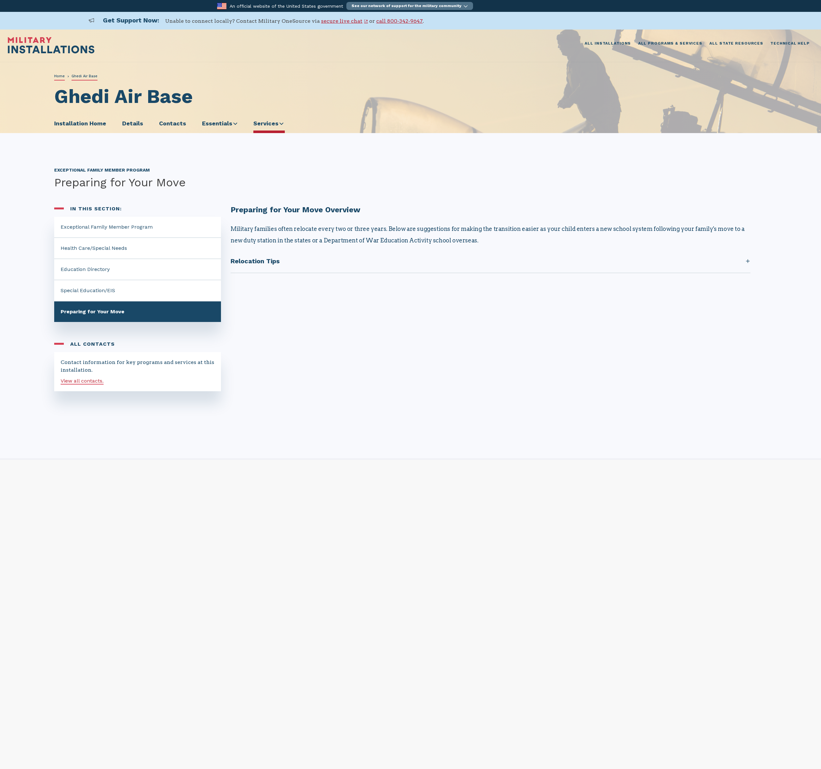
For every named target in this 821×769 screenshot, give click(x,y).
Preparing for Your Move (92, 311)
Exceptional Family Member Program (107, 227)
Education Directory (85, 269)
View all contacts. (82, 381)
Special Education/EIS (88, 290)
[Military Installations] (51, 52)
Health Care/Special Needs (94, 248)
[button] (409, 6)
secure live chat (341, 21)
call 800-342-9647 (399, 21)
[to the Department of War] (221, 5)
